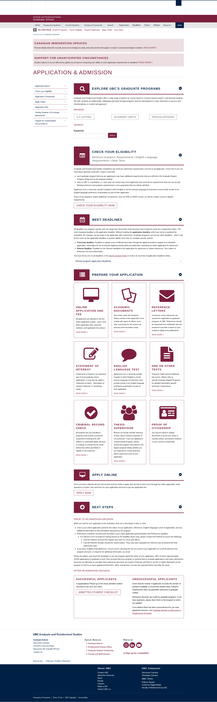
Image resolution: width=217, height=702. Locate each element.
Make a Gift (102, 686)
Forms (147, 25)
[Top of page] (35, 30)
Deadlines (136, 25)
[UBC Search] (178, 3)
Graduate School (38, 34)
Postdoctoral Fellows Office (100, 647)
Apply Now (83, 492)
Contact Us (37, 652)
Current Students (72, 25)
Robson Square (148, 682)
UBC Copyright (70, 697)
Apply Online (107, 30)
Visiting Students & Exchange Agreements (47, 113)
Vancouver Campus (150, 672)
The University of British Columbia (38, 7)
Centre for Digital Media (151, 685)
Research (66, 661)
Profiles (58, 661)
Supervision (124, 25)
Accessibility (83, 697)
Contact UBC (103, 672)
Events (100, 681)
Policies (157, 25)
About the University (106, 675)
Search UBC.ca (104, 689)
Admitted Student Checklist (98, 592)
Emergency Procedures (41, 697)
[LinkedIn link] (132, 645)
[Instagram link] (126, 645)
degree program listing (118, 256)
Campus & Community (93, 25)
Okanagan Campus (150, 675)
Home (37, 25)
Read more (150, 48)
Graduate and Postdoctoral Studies (108, 634)
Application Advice (42, 86)
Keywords (79, 131)
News (100, 678)
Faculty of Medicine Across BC (154, 688)
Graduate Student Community (101, 650)
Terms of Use (58, 697)
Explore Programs (59, 30)
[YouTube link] (139, 645)
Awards (110, 25)
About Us (167, 25)
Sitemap (49, 661)
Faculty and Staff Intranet (99, 654)
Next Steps (118, 30)
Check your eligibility (43, 91)
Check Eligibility (75, 30)
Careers (101, 684)
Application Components (45, 96)
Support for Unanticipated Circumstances (45, 122)
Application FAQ (41, 107)
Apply (179, 25)
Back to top (38, 661)
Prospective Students (51, 25)
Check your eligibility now (95, 205)
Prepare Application (92, 30)
